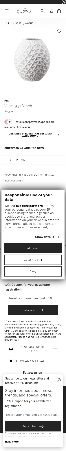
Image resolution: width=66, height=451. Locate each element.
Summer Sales (7, 2)
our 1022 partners (29, 206)
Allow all (33, 248)
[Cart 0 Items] (59, 11)
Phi (10, 23)
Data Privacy (11, 340)
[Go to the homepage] (25, 11)
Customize (31, 259)
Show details (44, 237)
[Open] (42, 11)
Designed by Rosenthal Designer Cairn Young (30, 134)
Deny (33, 271)
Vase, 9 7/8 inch (26, 23)
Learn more (24, 127)
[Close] (58, 380)
